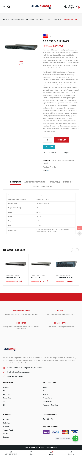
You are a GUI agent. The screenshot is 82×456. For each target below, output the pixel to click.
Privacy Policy (48, 398)
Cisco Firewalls (51, 167)
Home (45, 387)
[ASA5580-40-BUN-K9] (66, 264)
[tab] (15, 182)
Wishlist (6, 387)
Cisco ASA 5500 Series (58, 160)
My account (7, 391)
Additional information (34, 181)
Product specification (42, 186)
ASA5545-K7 (36, 278)
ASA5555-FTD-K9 (13, 278)
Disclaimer (68, 181)
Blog (4, 405)
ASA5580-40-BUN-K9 (64, 278)
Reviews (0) (54, 181)
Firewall (6, 426)
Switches (6, 423)
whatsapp (52, 419)
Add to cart (61, 140)
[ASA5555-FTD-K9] (15, 264)
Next (77, 250)
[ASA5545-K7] (41, 264)
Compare (66, 153)
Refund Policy (47, 401)
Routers (6, 419)
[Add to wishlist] (24, 263)
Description (15, 181)
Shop (5, 401)
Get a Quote (49, 147)
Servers (6, 434)
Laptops (6, 437)
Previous (72, 250)
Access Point (8, 430)
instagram (48, 419)
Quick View (24, 258)
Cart (44, 391)
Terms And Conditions (51, 405)
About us (6, 394)
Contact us (7, 398)
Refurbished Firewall (12, 275)
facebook (44, 419)
